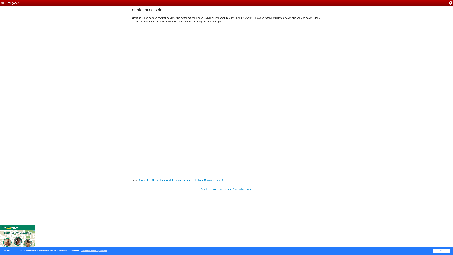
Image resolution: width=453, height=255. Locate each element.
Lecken (187, 180)
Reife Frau (197, 180)
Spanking (209, 180)
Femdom (177, 180)
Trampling (220, 180)
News (249, 189)
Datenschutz (239, 189)
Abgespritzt (144, 180)
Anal (168, 180)
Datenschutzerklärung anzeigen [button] (94, 251)
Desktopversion (209, 189)
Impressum (225, 189)
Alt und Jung (158, 180)
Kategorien (12, 3)
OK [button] (441, 251)
